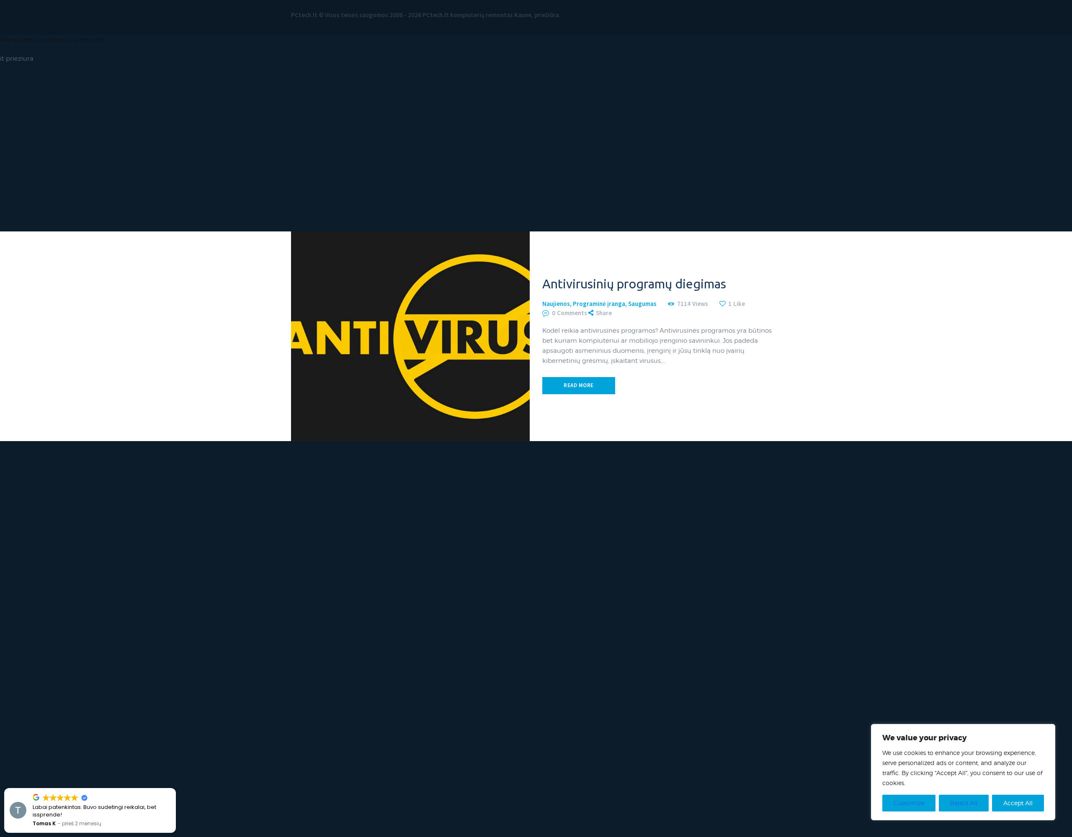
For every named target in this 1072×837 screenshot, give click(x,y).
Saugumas (642, 304)
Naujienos (556, 304)
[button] (175, 788)
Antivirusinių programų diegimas (634, 284)
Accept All (1018, 802)
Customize (909, 802)
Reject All (963, 802)
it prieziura (17, 58)
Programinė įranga (599, 304)
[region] (963, 772)
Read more (579, 385)
